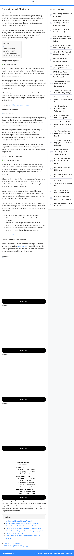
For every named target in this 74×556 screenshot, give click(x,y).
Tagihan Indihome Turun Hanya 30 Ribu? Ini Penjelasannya (62, 83)
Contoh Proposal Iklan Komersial (18, 105)
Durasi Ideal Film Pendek (10, 53)
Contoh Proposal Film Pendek (11, 56)
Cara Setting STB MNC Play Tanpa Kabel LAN (61, 191)
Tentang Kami (38, 553)
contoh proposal (22, 246)
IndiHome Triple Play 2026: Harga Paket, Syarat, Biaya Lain (61, 151)
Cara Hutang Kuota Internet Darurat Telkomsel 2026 (60, 108)
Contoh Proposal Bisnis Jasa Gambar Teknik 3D (16, 547)
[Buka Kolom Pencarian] (71, 2)
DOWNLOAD (23, 301)
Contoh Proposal (8, 543)
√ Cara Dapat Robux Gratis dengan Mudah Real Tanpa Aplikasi (62, 38)
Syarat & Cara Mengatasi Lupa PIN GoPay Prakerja (62, 91)
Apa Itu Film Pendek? (9, 51)
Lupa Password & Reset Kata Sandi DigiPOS (62, 116)
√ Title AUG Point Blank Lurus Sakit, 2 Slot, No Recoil (62, 161)
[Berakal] (35, 2)
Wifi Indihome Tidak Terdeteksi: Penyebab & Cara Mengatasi (61, 74)
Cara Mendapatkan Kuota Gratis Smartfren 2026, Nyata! (62, 133)
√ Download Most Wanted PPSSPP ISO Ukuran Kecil (62, 53)
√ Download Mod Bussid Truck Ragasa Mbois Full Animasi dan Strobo (61, 22)
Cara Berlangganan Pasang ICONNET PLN (63, 175)
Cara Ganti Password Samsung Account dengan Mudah (63, 183)
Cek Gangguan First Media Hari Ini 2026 (63, 204)
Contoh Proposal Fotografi (17, 235)
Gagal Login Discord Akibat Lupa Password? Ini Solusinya (63, 99)
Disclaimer (69, 553)
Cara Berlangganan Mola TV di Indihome (62, 14)
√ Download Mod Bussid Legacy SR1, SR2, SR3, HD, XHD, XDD (63, 142)
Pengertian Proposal (9, 49)
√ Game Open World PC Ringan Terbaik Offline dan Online (63, 124)
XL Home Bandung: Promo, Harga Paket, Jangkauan (62, 46)
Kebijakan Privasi (59, 553)
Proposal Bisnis (17, 543)
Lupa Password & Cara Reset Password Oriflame (63, 198)
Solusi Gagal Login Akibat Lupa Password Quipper (61, 30)
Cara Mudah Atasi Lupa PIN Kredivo (62, 168)
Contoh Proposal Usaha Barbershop (13, 545)
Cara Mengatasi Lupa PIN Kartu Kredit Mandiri (61, 59)
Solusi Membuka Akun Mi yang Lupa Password (61, 66)
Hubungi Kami (48, 553)
